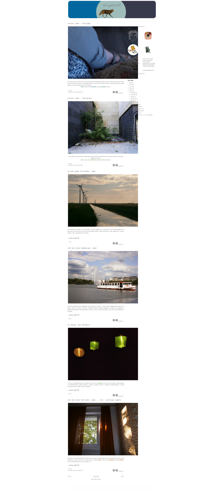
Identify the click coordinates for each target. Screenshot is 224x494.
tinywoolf (112, 5)
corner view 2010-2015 (78, 92)
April (132, 121)
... (72, 238)
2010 (130, 138)
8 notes (69, 318)
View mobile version (96, 479)
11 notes (70, 90)
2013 (130, 132)
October (133, 96)
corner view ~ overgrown (80, 98)
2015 (130, 91)
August (132, 100)
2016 (130, 89)
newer (69, 476)
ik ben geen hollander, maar (82, 171)
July (132, 103)
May (132, 119)
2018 (130, 84)
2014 (130, 130)
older (122, 476)
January (133, 127)
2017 (130, 87)
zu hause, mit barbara (79, 325)
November (133, 94)
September (133, 98)
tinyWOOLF (120, 93)
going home (96, 476)
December (133, 92)
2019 (130, 82)
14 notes (70, 468)
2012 (130, 134)
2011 (130, 136)
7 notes (69, 241)
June (132, 117)
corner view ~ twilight (79, 24)
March (132, 123)
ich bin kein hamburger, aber (82, 248)
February (133, 125)
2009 (130, 140)
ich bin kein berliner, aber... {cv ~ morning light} (94, 400)
